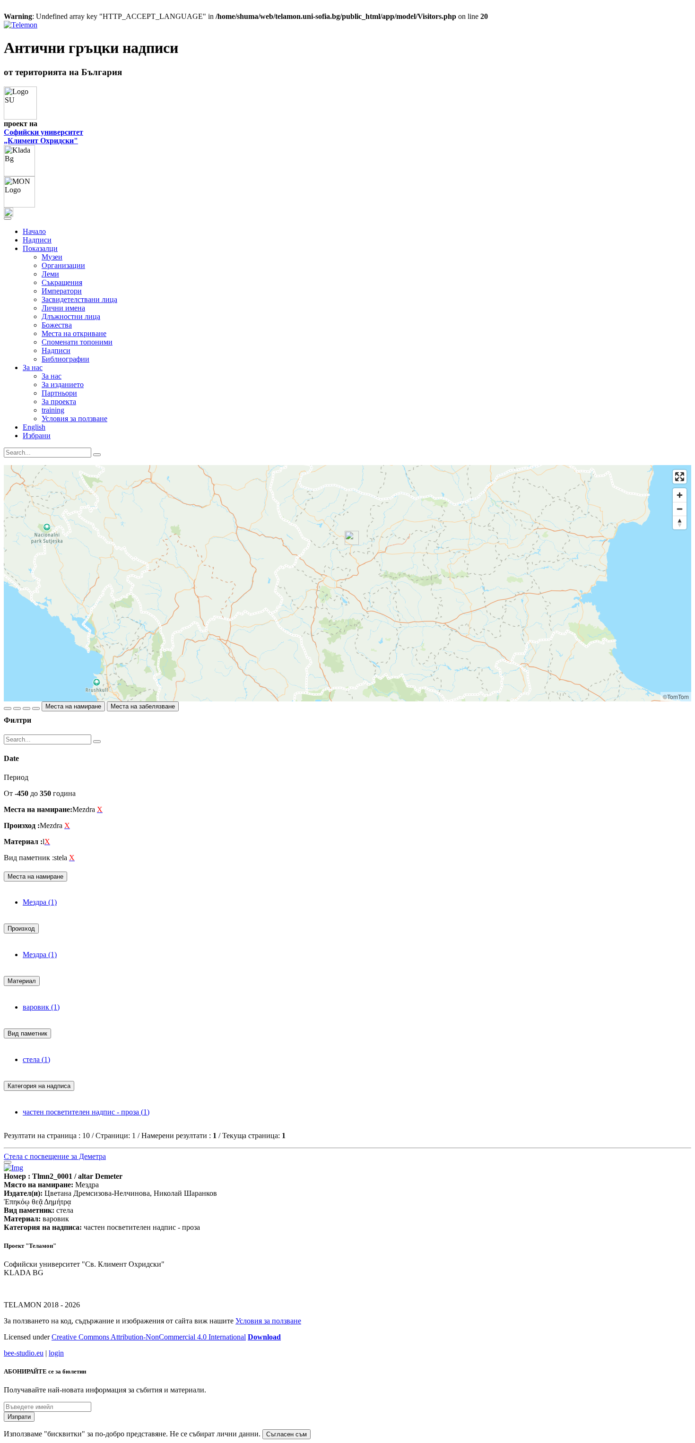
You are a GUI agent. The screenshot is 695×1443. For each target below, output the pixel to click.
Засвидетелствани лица (79, 299)
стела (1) (36, 1059)
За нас (51, 376)
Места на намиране (73, 706)
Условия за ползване (74, 419)
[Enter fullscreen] (679, 477)
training (53, 410)
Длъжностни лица (71, 316)
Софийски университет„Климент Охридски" (43, 136)
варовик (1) (41, 1007)
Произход (21, 928)
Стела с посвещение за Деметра (55, 1156)
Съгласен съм (286, 1434)
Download (264, 1337)
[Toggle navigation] (7, 218)
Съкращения (62, 282)
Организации (63, 265)
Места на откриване (74, 333)
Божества (57, 325)
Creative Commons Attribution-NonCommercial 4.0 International (149, 1337)
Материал (22, 981)
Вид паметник (27, 1033)
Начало (34, 231)
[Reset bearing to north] (679, 522)
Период (16, 777)
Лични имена (63, 308)
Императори (62, 291)
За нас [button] (33, 367)
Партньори (59, 393)
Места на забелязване (143, 706)
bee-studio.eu (23, 1353)
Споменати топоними (77, 342)
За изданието (63, 384)
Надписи (37, 240)
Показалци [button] (40, 248)
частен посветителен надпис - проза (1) (86, 1112)
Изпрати (19, 1416)
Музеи (52, 257)
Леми (50, 274)
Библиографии (65, 359)
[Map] (347, 583)
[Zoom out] (679, 509)
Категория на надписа (39, 1085)
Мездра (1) (40, 902)
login (56, 1353)
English (34, 427)
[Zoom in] (679, 495)
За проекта (59, 401)
